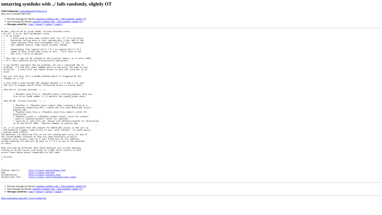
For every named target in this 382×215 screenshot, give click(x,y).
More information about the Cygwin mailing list (23, 198)
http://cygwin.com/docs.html (45, 175)
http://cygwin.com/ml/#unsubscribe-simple (52, 177)
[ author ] (58, 24)
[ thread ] (39, 24)
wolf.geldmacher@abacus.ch (33, 11)
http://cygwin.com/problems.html (47, 170)
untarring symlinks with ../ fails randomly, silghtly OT (61, 19)
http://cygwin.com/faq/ (42, 172)
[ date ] (31, 24)
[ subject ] (48, 24)
